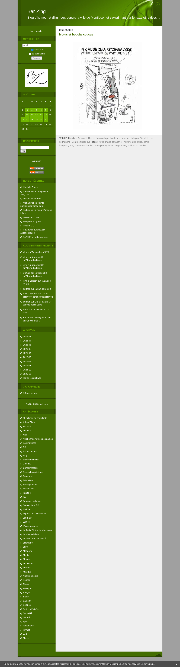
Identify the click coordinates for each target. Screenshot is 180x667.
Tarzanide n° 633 (42, 289)
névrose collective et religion (89, 145)
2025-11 (27, 374)
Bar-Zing (36, 11)
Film (25, 497)
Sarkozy (27, 601)
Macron (26, 638)
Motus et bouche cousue (76, 34)
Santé (26, 597)
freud (101, 142)
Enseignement (30, 484)
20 (41, 120)
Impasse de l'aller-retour (34, 513)
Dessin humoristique (33, 472)
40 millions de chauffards (35, 418)
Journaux (27, 518)
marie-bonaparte (113, 142)
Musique (27, 572)
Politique (27, 588)
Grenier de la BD (31, 505)
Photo (26, 584)
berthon (26, 289)
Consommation (30, 468)
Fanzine (27, 493)
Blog (25, 455)
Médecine (28, 551)
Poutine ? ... (28, 225)
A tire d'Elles (29, 422)
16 (23, 120)
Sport (25, 621)
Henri (25, 309)
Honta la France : (31, 187)
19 (36, 120)
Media (26, 555)
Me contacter (36, 31)
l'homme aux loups (132, 142)
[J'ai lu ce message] (176, 664)
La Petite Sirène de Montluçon (37, 530)
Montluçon (28, 563)
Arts (25, 435)
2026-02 (27, 361)
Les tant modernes (32, 198)
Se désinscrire (38, 54)
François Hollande (32, 501)
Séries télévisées (31, 609)
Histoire (26, 509)
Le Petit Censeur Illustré (34, 538)
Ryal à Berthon (30, 281)
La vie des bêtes (31, 534)
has (71, 145)
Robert (26, 317)
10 (27, 115)
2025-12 (27, 370)
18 (32, 120)
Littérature (28, 543)
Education (28, 480)
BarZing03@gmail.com (37, 404)
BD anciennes (30, 393)
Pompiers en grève (32, 221)
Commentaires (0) (81, 142)
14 (46, 115)
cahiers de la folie (137, 145)
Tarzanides (28, 625)
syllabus (109, 145)
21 (46, 120)
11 (32, 115)
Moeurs (26, 559)
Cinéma (27, 464)
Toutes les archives (32, 378)
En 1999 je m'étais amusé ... (36, 237)
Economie (28, 476)
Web (25, 634)
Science (27, 605)
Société (26, 617)
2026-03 (27, 357)
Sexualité (27, 613)
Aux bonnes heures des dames (38, 439)
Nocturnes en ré (30, 576)
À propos (36, 161)
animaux (27, 430)
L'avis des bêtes (30, 526)
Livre (25, 547)
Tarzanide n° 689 (31, 217)
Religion (27, 592)
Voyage (26, 630)
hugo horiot (120, 145)
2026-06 (27, 345)
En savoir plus (148, 664)
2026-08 (27, 336)
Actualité (27, 426)
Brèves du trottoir (31, 459)
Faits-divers (28, 488)
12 (36, 115)
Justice (26, 522)
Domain (27, 273)
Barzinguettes (29, 443)
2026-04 (27, 353)
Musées (27, 567)
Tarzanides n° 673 (40, 252)
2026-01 (27, 365)
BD (24, 447)
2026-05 (27, 349)
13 (41, 115)
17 (27, 120)
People (26, 580)
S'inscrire (38, 49)
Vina (25, 252)
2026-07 (27, 341)
